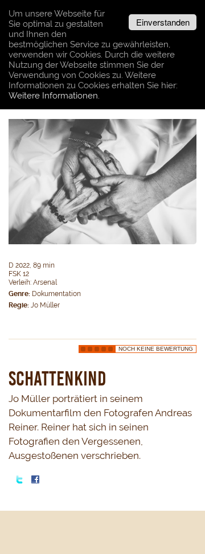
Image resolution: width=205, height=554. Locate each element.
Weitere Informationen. (54, 96)
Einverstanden (163, 22)
